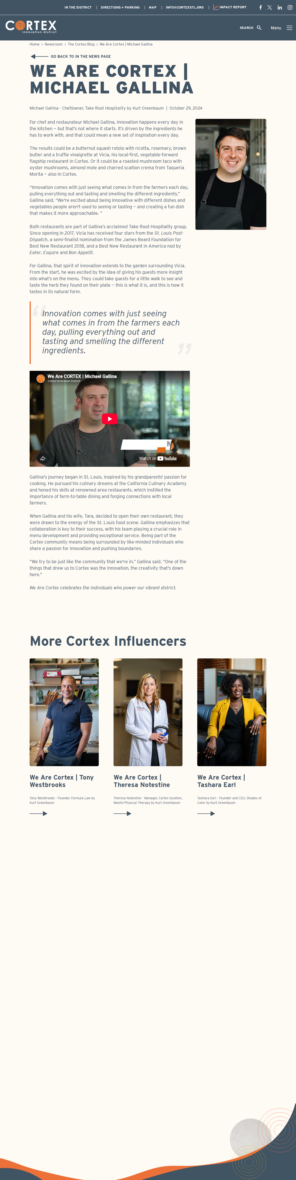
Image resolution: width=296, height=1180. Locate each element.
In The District (78, 7)
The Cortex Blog (81, 44)
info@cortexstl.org (185, 7)
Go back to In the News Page (81, 56)
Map (153, 7)
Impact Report (233, 7)
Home (35, 44)
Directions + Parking (120, 7)
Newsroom (54, 44)
